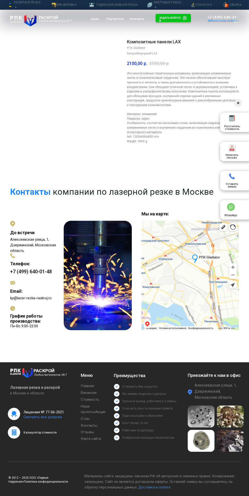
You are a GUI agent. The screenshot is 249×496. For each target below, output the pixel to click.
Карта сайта (91, 438)
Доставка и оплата (154, 487)
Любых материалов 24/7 (55, 20)
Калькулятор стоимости (40, 432)
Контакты (137, 19)
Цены (95, 19)
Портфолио (115, 19)
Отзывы (87, 432)
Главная (87, 386)
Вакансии (89, 392)
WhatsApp (230, 215)
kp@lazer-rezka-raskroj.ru (31, 298)
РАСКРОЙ (48, 17)
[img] (23, 20)
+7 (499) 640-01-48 (31, 272)
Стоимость (90, 399)
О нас (85, 418)
